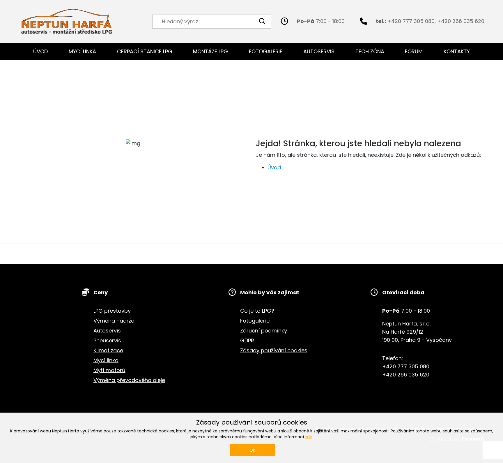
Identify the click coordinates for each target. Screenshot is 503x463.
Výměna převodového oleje (129, 380)
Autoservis (318, 51)
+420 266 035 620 (460, 21)
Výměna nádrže (113, 320)
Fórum (414, 51)
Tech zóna (369, 51)
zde (308, 437)
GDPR (247, 340)
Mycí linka (82, 51)
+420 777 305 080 (411, 21)
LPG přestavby (112, 310)
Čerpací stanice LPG (144, 51)
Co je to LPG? (257, 310)
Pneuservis (107, 340)
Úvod (40, 51)
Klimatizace (108, 350)
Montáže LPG (210, 51)
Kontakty (457, 51)
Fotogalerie (265, 51)
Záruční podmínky (263, 330)
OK (252, 450)
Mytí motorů (109, 370)
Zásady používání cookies (273, 350)
